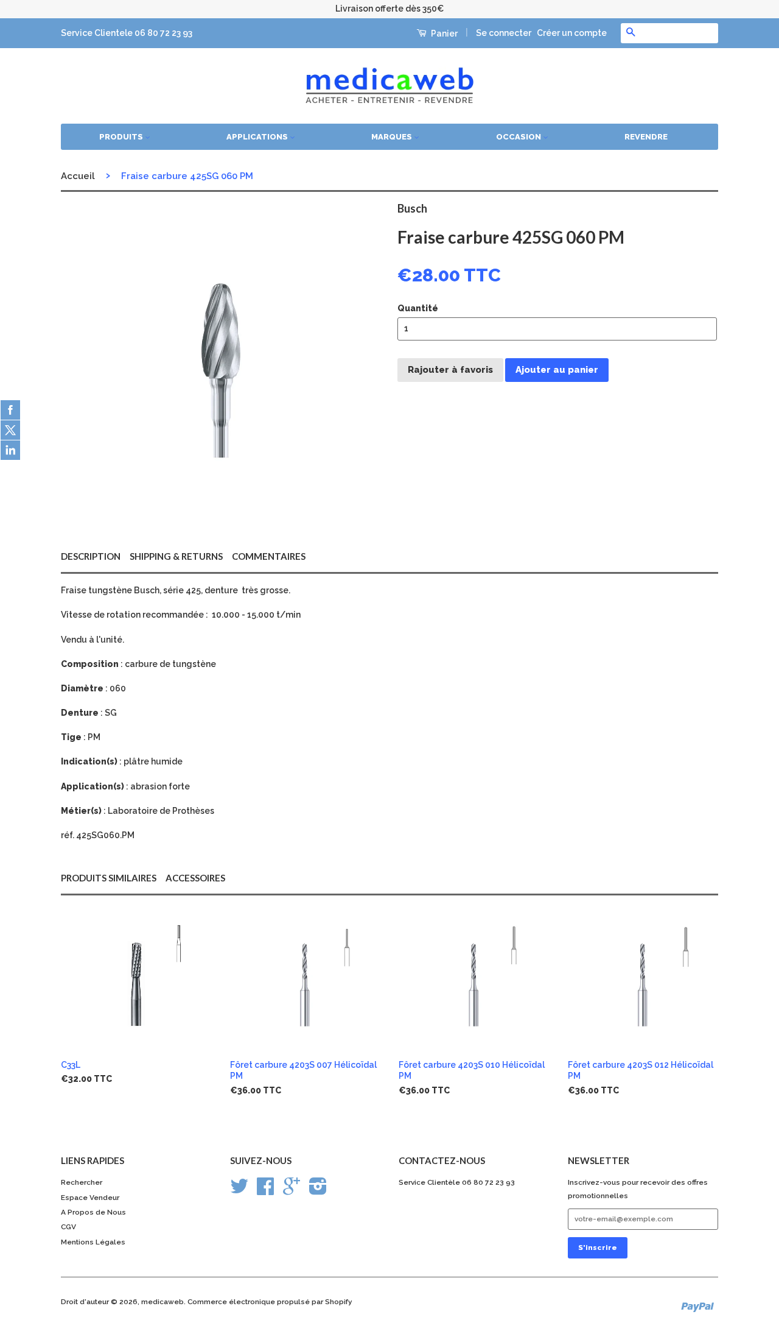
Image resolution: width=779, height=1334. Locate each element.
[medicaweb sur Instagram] (318, 1191)
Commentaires (269, 556)
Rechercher (81, 1182)
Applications (258, 136)
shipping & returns (176, 556)
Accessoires (195, 877)
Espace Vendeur (90, 1197)
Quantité (417, 308)
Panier (443, 33)
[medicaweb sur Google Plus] (291, 1191)
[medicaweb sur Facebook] (265, 1191)
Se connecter (503, 33)
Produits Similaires (108, 877)
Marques (392, 136)
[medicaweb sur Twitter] (239, 1191)
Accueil (78, 176)
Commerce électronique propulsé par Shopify (269, 1301)
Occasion (519, 136)
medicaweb (162, 1301)
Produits (122, 136)
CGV (68, 1227)
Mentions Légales (93, 1242)
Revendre (646, 136)
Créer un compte (572, 33)
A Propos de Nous (93, 1212)
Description (91, 556)
